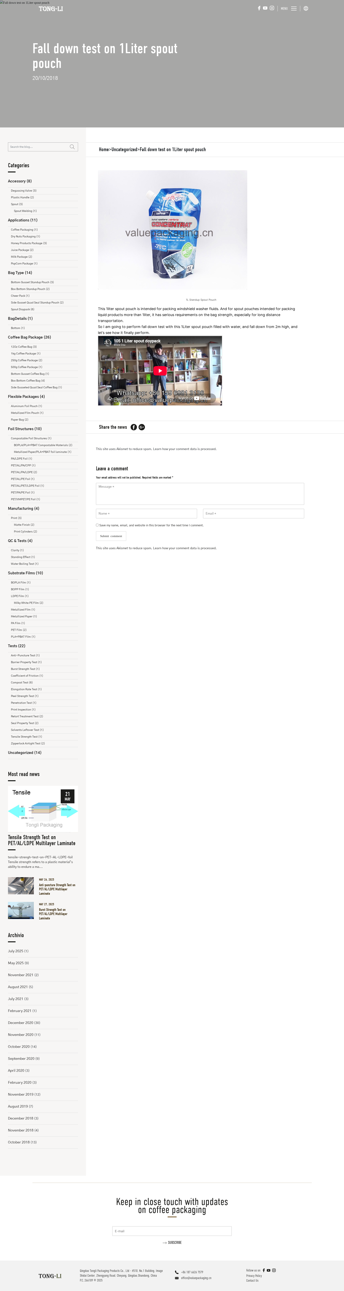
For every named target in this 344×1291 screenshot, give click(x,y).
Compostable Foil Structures (31, 438)
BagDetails (20, 319)
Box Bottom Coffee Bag (28, 380)
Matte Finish (24, 525)
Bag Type (20, 273)
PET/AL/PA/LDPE (24, 472)
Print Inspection (23, 709)
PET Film (19, 630)
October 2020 (19, 1047)
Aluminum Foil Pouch (26, 406)
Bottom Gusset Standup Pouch (32, 282)
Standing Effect (23, 557)
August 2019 (18, 1106)
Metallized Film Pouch (27, 413)
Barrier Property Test (26, 662)
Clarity (17, 550)
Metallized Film (23, 609)
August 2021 (18, 987)
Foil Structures (25, 429)
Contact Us (252, 1280)
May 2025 (16, 963)
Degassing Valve (24, 190)
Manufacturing (23, 509)
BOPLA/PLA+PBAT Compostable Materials (43, 445)
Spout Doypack (22, 309)
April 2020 (16, 1071)
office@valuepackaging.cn (196, 1278)
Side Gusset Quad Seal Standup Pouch (37, 302)
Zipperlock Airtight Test (28, 743)
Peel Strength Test (25, 696)
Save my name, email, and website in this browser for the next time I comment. (151, 525)
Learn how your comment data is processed (184, 449)
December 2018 (20, 1118)
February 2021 (19, 1011)
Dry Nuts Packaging (25, 236)
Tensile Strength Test (26, 736)
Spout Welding (25, 211)
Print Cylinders (25, 531)
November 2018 (20, 1130)
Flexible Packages (26, 397)
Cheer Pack (20, 296)
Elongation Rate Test (26, 689)
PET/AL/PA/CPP (23, 465)
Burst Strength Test (25, 669)
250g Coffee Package (26, 360)
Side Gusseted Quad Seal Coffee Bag (36, 387)
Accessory (20, 181)
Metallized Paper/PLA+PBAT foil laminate (42, 452)
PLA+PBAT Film (23, 636)
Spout (17, 204)
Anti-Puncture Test (25, 655)
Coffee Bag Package (29, 337)
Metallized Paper (24, 616)
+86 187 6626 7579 (192, 1272)
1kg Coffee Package (26, 353)
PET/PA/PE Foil (23, 492)
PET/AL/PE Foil (23, 479)
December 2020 (20, 1023)
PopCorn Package (24, 263)
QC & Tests (20, 541)
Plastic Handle (22, 197)
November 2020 (20, 1035)
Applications (23, 220)
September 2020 (21, 1059)
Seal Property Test (25, 723)
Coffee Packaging (24, 229)
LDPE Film (20, 596)
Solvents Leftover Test (27, 730)
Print (16, 518)
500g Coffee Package (26, 367)
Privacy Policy (254, 1276)
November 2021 (20, 975)
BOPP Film (20, 589)
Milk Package (21, 256)
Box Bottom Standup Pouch (30, 289)
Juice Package (22, 250)
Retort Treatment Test (27, 716)
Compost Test (22, 682)
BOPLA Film (21, 582)
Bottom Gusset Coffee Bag (30, 374)
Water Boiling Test (25, 564)
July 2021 (15, 999)
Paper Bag (19, 419)
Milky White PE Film (28, 603)
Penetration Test (23, 703)
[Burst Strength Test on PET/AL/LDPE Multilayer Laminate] (22, 910)
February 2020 (19, 1082)
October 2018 (19, 1142)
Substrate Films (25, 573)
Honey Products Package (29, 243)
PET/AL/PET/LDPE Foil (27, 485)
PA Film (18, 623)
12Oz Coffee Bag (24, 347)
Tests (16, 646)
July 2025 (15, 951)
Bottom (18, 328)
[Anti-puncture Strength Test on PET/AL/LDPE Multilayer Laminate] (22, 885)
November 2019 (20, 1094)
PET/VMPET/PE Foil (25, 499)
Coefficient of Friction (27, 675)
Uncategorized (25, 753)
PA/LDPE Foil (21, 458)
